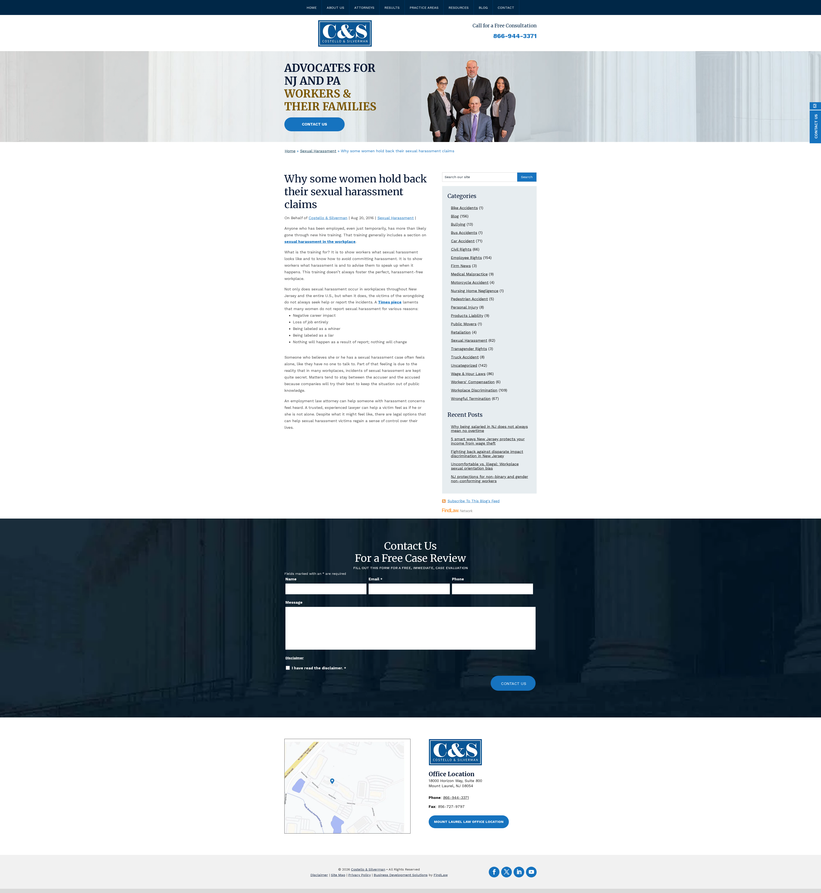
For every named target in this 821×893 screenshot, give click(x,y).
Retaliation (461, 332)
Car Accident (463, 241)
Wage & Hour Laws (468, 373)
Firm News (461, 265)
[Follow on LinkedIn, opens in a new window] (519, 872)
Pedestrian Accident (469, 299)
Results (392, 8)
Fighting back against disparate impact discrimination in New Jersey (487, 453)
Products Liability (467, 315)
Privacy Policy (359, 875)
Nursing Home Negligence (474, 290)
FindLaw (441, 875)
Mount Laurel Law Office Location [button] (469, 822)
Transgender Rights (469, 348)
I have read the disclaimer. (319, 668)
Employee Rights (466, 257)
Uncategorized (464, 365)
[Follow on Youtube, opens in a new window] (531, 872)
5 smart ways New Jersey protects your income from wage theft (488, 441)
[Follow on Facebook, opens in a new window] (494, 872)
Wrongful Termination (471, 398)
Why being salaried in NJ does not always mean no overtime (489, 428)
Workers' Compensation (473, 382)
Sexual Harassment (395, 218)
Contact (506, 8)
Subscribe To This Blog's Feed (473, 501)
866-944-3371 (515, 36)
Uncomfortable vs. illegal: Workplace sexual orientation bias (485, 466)
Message (294, 602)
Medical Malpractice (469, 274)
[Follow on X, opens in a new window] (506, 872)
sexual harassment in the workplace (320, 241)
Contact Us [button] (314, 124)
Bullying (458, 224)
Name (291, 579)
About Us (335, 8)
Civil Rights (461, 249)
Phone (458, 579)
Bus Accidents (464, 232)
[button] (816, 862)
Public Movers (464, 324)
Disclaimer (294, 658)
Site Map (338, 875)
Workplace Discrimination (474, 390)
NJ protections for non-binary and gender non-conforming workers (489, 478)
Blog (483, 8)
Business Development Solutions (401, 875)
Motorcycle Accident (470, 282)
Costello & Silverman (328, 218)
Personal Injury (464, 307)
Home (312, 8)
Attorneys (364, 8)
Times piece (390, 302)
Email (375, 579)
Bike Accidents (464, 208)
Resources (459, 8)
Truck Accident (465, 357)
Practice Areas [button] (424, 8)
